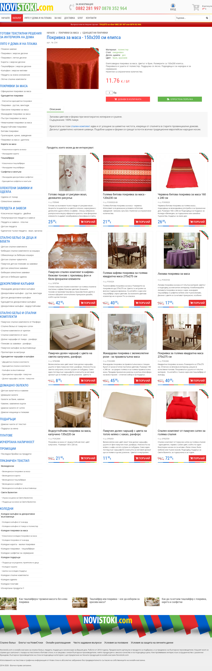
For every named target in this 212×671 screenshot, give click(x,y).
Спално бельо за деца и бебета (18, 239)
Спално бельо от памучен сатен (17, 326)
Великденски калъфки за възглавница (19, 488)
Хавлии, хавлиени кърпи (13, 403)
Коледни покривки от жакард (15, 540)
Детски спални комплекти (14, 246)
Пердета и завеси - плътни (14, 222)
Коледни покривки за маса (14, 530)
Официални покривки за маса (16, 91)
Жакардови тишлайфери (13, 167)
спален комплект (80, 126)
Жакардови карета (10, 153)
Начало (5, 18)
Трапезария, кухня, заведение (16, 135)
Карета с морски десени (13, 62)
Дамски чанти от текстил (13, 424)
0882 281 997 (88, 8)
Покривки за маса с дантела (15, 139)
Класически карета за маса (14, 149)
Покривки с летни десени (14, 57)
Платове (6, 435)
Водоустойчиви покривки (14, 126)
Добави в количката (129, 99)
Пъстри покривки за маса (14, 118)
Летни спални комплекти (13, 79)
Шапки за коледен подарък (14, 571)
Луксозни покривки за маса (15, 109)
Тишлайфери (7, 157)
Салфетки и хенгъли (11, 171)
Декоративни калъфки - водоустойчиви (21, 306)
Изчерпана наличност (17, 442)
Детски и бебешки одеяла (14, 276)
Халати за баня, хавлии (12, 399)
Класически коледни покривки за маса (19, 536)
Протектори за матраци (13, 352)
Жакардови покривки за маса (15, 114)
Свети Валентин (9, 492)
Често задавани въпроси (87, 642)
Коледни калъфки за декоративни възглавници (18, 515)
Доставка (69, 18)
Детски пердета (9, 226)
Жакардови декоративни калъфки (18, 288)
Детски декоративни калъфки (16, 297)
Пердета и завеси (13, 208)
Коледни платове (9, 583)
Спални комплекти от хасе (14, 334)
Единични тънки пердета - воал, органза (21, 230)
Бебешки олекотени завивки (15, 272)
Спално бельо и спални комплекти (18, 314)
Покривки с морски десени (14, 53)
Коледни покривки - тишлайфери (17, 548)
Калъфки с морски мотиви (14, 70)
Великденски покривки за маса (16, 471)
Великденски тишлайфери (14, 479)
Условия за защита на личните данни (152, 642)
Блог (80, 18)
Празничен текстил (14, 461)
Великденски (7, 466)
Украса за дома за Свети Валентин (17, 497)
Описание (55, 109)
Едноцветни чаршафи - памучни (16, 374)
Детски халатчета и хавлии (14, 390)
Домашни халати (9, 394)
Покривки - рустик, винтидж (15, 105)
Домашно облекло (14, 385)
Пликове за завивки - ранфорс (16, 343)
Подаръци (8, 419)
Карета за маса (8, 144)
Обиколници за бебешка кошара (17, 255)
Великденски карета (11, 475)
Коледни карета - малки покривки (18, 544)
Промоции (8, 448)
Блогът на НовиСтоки (31, 642)
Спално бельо (8, 642)
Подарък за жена (9, 428)
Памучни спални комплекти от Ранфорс (21, 321)
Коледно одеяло (9, 579)
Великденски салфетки (12, 484)
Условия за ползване (116, 642)
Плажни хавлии (9, 49)
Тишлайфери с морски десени (16, 66)
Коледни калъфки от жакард (15, 522)
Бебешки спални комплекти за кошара (20, 250)
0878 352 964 (114, 8)
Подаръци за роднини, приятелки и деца (20, 562)
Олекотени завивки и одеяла (16, 190)
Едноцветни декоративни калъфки (18, 301)
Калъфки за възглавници (13, 370)
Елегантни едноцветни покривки (17, 101)
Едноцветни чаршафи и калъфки (17, 356)
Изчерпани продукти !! (12, 588)
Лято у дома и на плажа (37, 18)
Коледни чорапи (9, 566)
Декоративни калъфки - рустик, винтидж (21, 293)
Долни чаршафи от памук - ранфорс (19, 339)
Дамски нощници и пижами (15, 412)
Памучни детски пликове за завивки (19, 263)
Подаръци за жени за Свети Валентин (19, 502)
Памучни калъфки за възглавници (18, 347)
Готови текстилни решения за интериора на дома (21, 35)
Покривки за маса (14, 86)
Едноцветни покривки (12, 95)
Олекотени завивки (11, 201)
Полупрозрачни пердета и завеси (18, 217)
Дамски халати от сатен (13, 407)
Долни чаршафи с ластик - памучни (18, 378)
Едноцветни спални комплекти (16, 366)
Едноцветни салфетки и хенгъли (16, 181)
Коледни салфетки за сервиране (17, 553)
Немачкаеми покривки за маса (16, 122)
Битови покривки (9, 131)
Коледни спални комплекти (15, 575)
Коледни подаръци (10, 557)
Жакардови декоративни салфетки (17, 177)
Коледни (6, 508)
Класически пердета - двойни (16, 213)
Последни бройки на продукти (16, 453)
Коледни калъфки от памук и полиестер (20, 526)
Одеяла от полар (9, 197)
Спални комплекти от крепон (15, 330)
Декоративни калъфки (17, 283)
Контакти (91, 18)
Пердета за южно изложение (15, 74)
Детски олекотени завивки (14, 268)
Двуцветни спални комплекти (15, 362)
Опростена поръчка (181, 99)
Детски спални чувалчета (14, 259)
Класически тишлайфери (13, 163)
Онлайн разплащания (58, 642)
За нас (57, 18)
